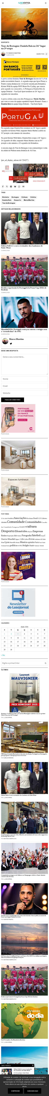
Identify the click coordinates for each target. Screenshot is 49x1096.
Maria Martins (29, 200)
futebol (36, 535)
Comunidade (16, 522)
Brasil (35, 518)
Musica (23, 542)
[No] (46, 1085)
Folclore (19, 536)
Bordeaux (30, 518)
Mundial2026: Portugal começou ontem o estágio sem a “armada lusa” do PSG (24, 330)
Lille (22, 539)
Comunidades (33, 522)
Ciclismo (24, 197)
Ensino (4, 536)
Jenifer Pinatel (8, 919)
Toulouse (36, 545)
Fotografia (26, 536)
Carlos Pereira (8, 758)
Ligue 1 (17, 539)
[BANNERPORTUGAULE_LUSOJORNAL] (24, 117)
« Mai (3, 655)
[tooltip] (2, 186)
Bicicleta (5, 197)
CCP (39, 518)
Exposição (10, 536)
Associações (20, 518)
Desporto (5, 42)
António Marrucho (10, 838)
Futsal (42, 536)
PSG (20, 545)
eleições (30, 531)
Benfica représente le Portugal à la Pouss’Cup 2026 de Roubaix (23, 289)
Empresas (38, 531)
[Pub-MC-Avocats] (24, 173)
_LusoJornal (8, 717)
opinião (31, 542)
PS (18, 545)
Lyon (7, 542)
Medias (17, 542)
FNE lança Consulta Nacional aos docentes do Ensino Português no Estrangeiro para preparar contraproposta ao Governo (24, 754)
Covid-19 (22, 527)
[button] (45, 663)
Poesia (8, 545)
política (13, 546)
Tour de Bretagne (8, 203)
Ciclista (33, 197)
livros (31, 539)
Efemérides (21, 531)
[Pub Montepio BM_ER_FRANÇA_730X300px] (24, 67)
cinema (4, 522)
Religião (26, 546)
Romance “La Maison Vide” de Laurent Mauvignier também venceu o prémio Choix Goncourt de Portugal (23, 714)
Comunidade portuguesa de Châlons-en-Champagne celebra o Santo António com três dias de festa (23, 876)
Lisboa (26, 539)
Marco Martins (15, 53)
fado (15, 536)
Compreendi (15, 1091)
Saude (32, 546)
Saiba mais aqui (32, 1091)
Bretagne (15, 197)
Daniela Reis (6, 200)
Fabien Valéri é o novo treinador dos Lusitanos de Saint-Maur (22, 247)
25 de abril (4, 518)
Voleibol (42, 545)
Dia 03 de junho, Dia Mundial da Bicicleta (13, 1040)
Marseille (12, 542)
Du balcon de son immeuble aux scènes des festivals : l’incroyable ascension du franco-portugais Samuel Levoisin (23, 916)
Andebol (10, 518)
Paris (37, 542)
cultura (31, 526)
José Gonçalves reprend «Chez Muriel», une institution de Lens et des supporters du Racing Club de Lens (24, 835)
